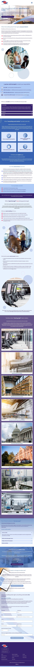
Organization (19, 615)
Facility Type (19, 624)
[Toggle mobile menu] (32, 2)
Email (2, 620)
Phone (2, 624)
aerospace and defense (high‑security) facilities (23, 170)
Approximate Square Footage (6, 629)
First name (3, 611)
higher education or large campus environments (23, 171)
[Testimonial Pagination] (16, 562)
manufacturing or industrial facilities (9, 170)
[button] (17, 105)
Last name (19, 611)
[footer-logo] (4, 645)
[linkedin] (17, 665)
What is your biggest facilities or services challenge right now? (11, 633)
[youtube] (16, 665)
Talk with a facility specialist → (6, 529)
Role (2, 615)
